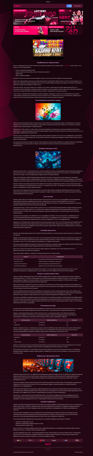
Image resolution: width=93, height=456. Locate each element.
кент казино (66, 65)
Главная (48, 1)
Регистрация (77, 5)
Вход (69, 5)
